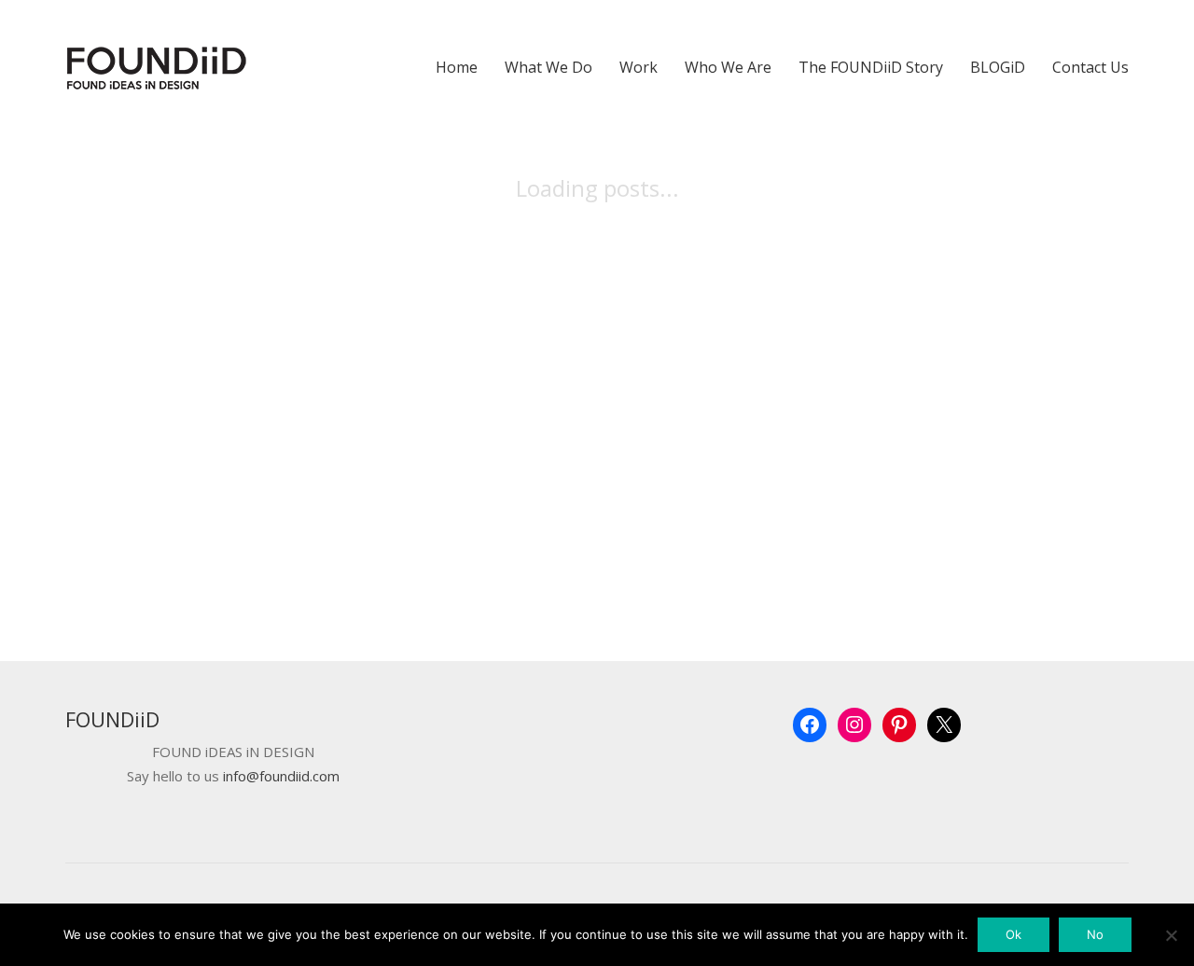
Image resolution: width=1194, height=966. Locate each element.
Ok (1013, 934)
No (1095, 934)
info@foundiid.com (281, 776)
